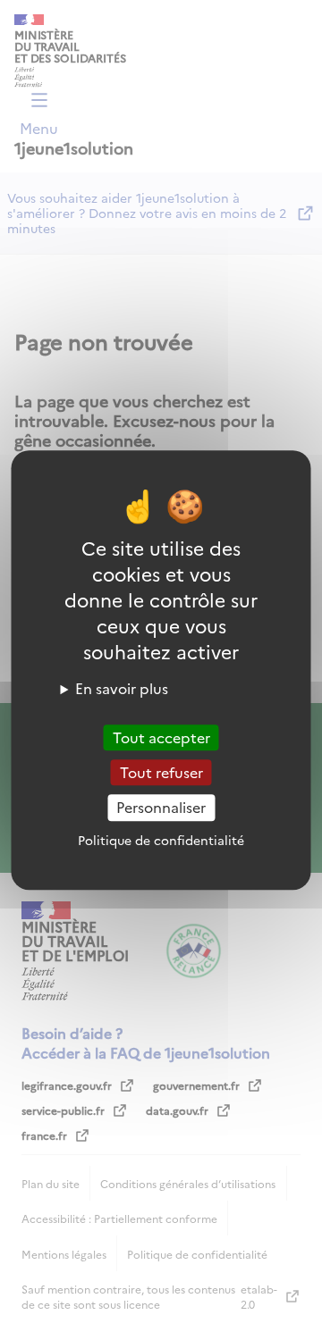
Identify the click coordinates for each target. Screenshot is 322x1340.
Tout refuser (161, 772)
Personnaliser (161, 807)
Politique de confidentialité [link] (161, 840)
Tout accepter (161, 737)
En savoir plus (121, 688)
